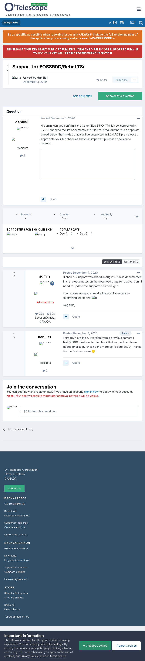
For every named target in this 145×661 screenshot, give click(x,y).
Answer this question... (42, 411)
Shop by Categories (16, 592)
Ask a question (82, 96)
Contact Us (14, 488)
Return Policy (12, 609)
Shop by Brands (13, 597)
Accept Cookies (96, 645)
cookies (27, 640)
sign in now (91, 391)
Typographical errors (16, 616)
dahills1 (42, 77)
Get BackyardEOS (14, 503)
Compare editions (14, 527)
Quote (53, 199)
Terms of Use (58, 656)
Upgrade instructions (16, 515)
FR (122, 22)
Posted (58, 118)
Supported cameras (16, 522)
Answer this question (120, 96)
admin (44, 276)
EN (114, 22)
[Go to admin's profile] (38, 235)
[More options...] (138, 118)
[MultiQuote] (43, 199)
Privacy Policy (29, 656)
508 (52, 313)
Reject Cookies (126, 645)
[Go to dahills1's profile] (16, 80)
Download (10, 510)
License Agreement (15, 534)
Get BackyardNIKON (16, 548)
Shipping (9, 604)
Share (103, 79)
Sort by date (130, 262)
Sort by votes (112, 262)
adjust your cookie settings (46, 644)
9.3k (41, 313)
